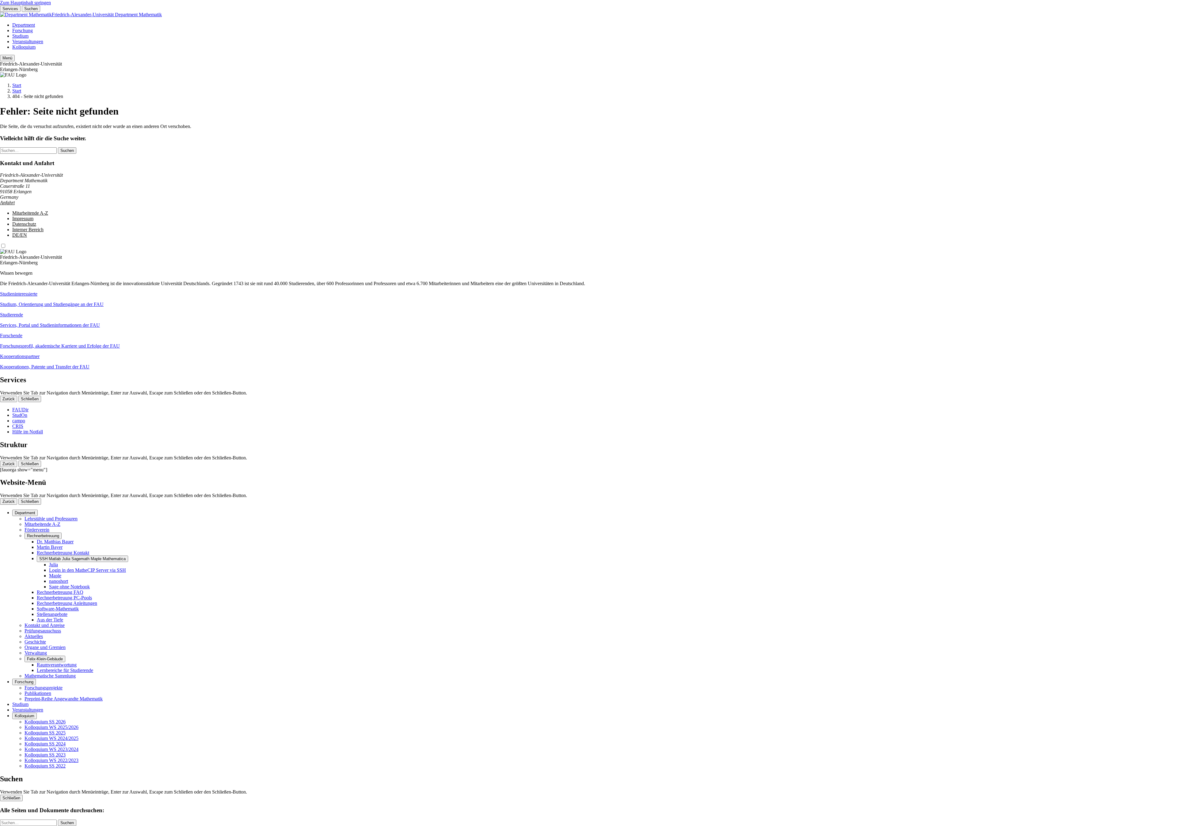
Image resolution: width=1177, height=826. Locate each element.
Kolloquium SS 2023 (45, 754)
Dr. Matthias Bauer (55, 541)
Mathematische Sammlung (50, 675)
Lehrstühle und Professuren (51, 518)
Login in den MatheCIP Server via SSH (87, 570)
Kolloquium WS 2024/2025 (51, 738)
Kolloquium (24, 47)
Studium (20, 36)
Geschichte (35, 641)
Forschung (22, 30)
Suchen (31, 8)
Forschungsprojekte (44, 687)
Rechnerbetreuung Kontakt (63, 552)
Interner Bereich (28, 229)
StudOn (19, 415)
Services (10, 8)
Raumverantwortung (57, 664)
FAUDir (20, 409)
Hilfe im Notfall (27, 431)
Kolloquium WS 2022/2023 (51, 760)
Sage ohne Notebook (69, 586)
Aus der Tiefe (50, 619)
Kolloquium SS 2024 (45, 743)
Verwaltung (36, 652)
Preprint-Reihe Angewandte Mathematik (64, 698)
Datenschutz (24, 224)
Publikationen (38, 693)
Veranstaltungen (27, 41)
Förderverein (37, 529)
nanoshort (58, 581)
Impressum (22, 218)
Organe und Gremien (45, 647)
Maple (55, 575)
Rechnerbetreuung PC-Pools (64, 597)
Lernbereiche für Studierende (65, 670)
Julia (53, 564)
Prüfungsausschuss (43, 630)
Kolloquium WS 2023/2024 (51, 749)
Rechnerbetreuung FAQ (60, 592)
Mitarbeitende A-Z (30, 213)
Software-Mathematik (58, 608)
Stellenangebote (52, 614)
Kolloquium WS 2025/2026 (51, 727)
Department (23, 25)
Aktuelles (34, 636)
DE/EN (19, 235)
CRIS (17, 426)
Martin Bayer (50, 547)
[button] (588, 299)
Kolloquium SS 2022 (45, 765)
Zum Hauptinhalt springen (25, 2)
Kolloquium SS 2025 (45, 732)
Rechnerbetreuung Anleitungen (67, 603)
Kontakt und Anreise (45, 625)
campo (18, 420)
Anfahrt (7, 202)
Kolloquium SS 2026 (45, 721)
